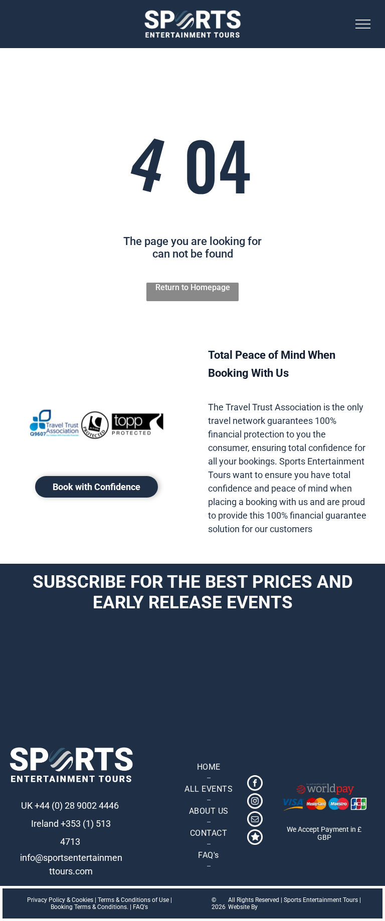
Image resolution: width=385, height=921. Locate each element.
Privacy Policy (46, 899)
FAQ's (140, 906)
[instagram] (255, 802)
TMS (265, 906)
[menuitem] (208, 767)
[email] (255, 820)
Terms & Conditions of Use (133, 899)
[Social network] (255, 838)
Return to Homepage (192, 287)
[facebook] (255, 784)
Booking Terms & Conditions (89, 906)
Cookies (82, 899)
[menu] (363, 24)
